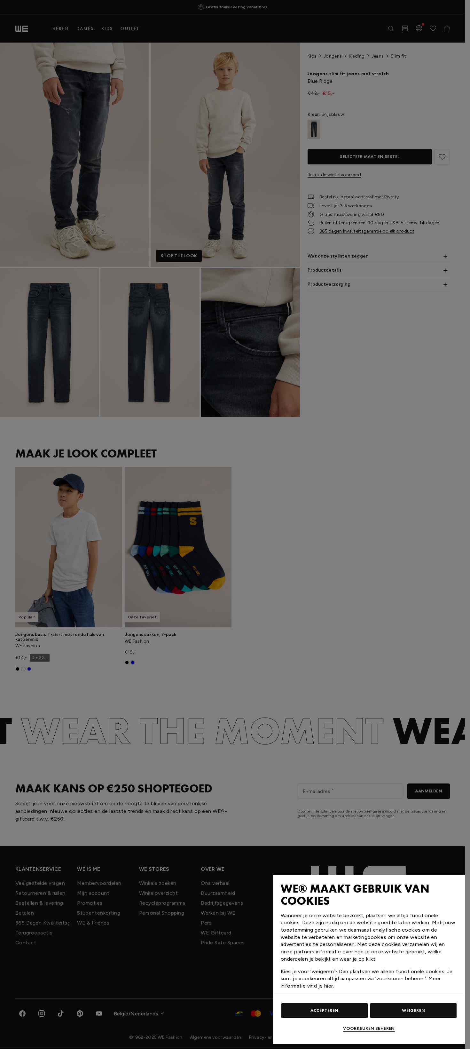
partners (304, 952)
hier (328, 986)
